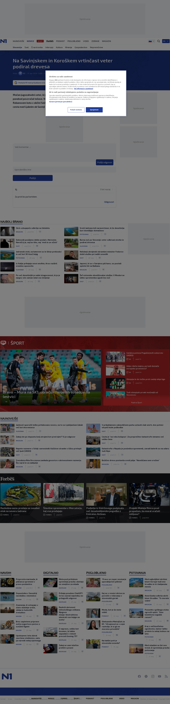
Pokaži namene (76, 110)
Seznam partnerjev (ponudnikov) (60, 102)
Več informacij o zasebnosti (83, 89)
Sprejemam (94, 110)
